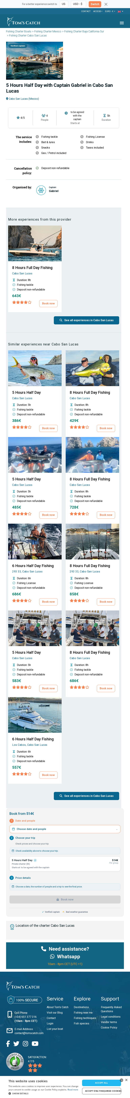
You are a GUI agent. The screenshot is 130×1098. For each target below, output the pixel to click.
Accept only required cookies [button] (103, 1091)
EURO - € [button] (109, 11)
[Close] (106, 4)
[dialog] (65, 1087)
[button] (120, 11)
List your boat (55, 1029)
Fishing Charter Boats (18, 31)
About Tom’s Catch (57, 1007)
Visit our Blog (55, 1012)
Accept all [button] (101, 1082)
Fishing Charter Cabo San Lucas (28, 35)
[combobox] (121, 1080)
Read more (73, 1089)
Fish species (81, 1023)
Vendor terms (109, 1022)
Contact (86, 11)
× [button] (126, 1080)
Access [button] (97, 11)
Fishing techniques (85, 1018)
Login (50, 1023)
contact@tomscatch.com (29, 1033)
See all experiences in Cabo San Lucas (89, 320)
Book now (48, 303)
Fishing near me (83, 1012)
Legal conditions (111, 1016)
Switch (95, 4)
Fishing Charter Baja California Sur (84, 31)
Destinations (81, 1007)
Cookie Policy (109, 1027)
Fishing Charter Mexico (47, 31)
